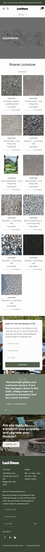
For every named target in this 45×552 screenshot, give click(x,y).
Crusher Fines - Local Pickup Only (12, 142)
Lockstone (12, 98)
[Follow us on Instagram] (10, 537)
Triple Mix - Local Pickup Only (33, 262)
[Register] (35, 523)
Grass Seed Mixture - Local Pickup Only (11, 182)
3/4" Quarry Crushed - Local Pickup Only (11, 102)
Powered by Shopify (33, 545)
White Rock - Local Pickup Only (12, 301)
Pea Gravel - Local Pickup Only (11, 222)
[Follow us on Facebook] (5, 537)
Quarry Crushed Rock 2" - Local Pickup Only (33, 222)
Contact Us (11, 444)
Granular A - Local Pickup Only (33, 142)
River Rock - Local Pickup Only (11, 262)
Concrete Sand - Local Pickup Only (33, 102)
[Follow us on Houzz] (14, 537)
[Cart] (41, 9)
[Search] (8, 9)
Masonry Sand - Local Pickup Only (33, 182)
